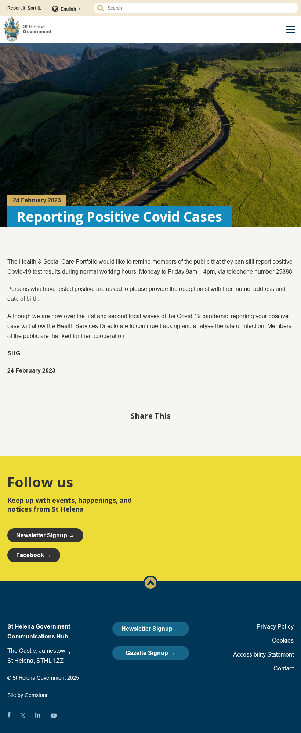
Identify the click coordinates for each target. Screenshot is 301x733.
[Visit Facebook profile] (9, 715)
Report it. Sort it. (24, 8)
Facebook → (33, 555)
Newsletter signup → (45, 535)
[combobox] (199, 8)
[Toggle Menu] (290, 29)
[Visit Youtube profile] (54, 715)
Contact (283, 668)
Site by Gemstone (28, 695)
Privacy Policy (275, 626)
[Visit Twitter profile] (23, 715)
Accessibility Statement (263, 654)
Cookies (283, 640)
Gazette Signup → (150, 653)
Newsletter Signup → (151, 628)
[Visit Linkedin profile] (37, 715)
